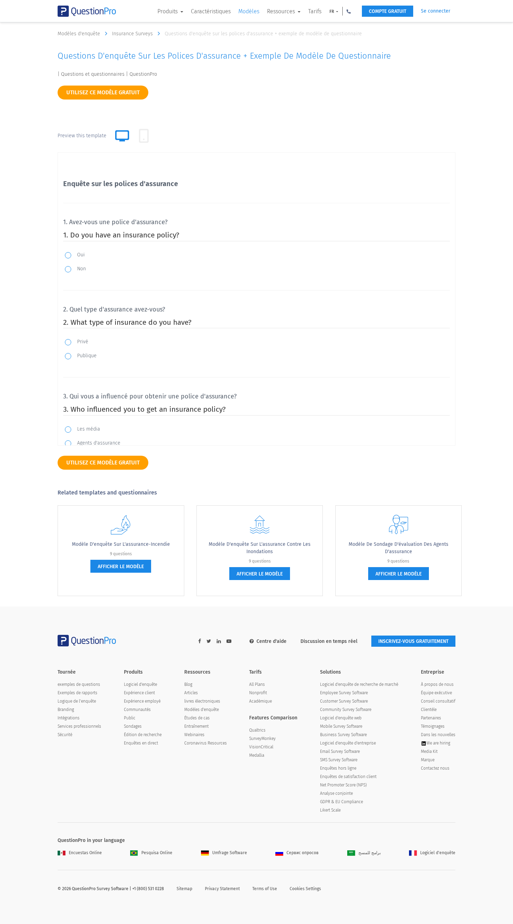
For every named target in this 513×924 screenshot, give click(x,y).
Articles (191, 692)
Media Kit (429, 751)
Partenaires (431, 718)
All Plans (257, 684)
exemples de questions (79, 684)
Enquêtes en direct (141, 743)
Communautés (137, 709)
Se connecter (435, 11)
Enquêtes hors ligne (338, 768)
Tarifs (314, 11)
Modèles (248, 11)
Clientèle (429, 709)
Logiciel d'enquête (140, 684)
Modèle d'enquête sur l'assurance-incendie (121, 544)
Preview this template (82, 136)
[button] (348, 11)
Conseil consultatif (438, 701)
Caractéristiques (211, 11)
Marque (427, 759)
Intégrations (69, 718)
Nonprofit (258, 692)
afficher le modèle (121, 567)
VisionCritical (261, 747)
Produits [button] (168, 11)
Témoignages (433, 726)
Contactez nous (435, 768)
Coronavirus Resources (205, 743)
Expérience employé (142, 701)
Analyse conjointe (336, 793)
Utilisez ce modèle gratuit (103, 92)
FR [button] (332, 11)
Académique (260, 701)
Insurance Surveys (133, 34)
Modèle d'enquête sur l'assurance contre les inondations (260, 548)
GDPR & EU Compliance (341, 801)
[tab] (143, 135)
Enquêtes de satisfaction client (348, 776)
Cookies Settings (305, 888)
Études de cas (197, 718)
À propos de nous (437, 684)
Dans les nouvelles (438, 734)
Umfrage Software (229, 852)
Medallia (256, 755)
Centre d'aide (271, 641)
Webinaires (194, 734)
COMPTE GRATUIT (387, 11)
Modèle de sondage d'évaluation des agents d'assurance (398, 548)
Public (129, 718)
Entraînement (196, 726)
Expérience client (139, 692)
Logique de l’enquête (77, 701)
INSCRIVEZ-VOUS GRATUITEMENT (413, 641)
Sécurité (65, 734)
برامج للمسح (369, 852)
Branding (66, 709)
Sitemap (184, 888)
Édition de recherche (143, 734)
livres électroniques (202, 701)
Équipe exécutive (436, 692)
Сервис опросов (303, 852)
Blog (188, 684)
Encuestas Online (85, 852)
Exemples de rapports (77, 692)
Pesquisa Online (156, 852)
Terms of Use (264, 888)
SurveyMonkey (262, 738)
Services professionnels (79, 726)
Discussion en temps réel (328, 641)
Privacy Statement (222, 888)
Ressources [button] (281, 11)
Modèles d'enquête (80, 34)
